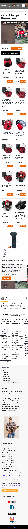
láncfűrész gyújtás (17, 347)
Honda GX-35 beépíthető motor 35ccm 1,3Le (20, 185)
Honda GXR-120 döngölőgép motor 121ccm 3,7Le (7, 133)
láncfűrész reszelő (17, 337)
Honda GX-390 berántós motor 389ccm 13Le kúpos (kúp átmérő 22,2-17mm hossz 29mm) (7, 102)
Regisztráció (24, 1)
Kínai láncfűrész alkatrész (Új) (5, 328)
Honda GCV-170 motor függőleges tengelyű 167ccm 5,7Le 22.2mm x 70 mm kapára (20, 215)
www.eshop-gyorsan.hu (14, 527)
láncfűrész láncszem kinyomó (17, 345)
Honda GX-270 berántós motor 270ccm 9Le (19, 102)
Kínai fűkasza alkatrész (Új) (4, 357)
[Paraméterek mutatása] (10, 53)
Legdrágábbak (17, 48)
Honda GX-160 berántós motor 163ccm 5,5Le (6, 185)
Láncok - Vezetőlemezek (5, 336)
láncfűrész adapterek (15, 334)
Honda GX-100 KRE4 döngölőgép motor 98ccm (20, 134)
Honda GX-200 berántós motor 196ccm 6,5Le (6, 157)
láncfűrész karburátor (15, 341)
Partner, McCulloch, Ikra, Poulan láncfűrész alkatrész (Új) (5, 346)
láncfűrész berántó (15, 357)
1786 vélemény (12, 315)
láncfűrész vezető (17, 338)
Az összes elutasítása (10, 274)
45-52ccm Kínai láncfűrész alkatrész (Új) (5, 352)
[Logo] (14, 6)
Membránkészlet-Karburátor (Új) (5, 361)
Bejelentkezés (16, 1)
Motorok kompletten (13, 10)
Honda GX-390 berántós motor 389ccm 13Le (19, 71)
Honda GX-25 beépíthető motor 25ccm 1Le (7, 215)
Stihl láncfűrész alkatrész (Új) (4, 332)
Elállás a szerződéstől (9, 490)
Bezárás (6, 278)
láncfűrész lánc (16, 331)
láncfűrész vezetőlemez (16, 350)
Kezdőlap (3, 10)
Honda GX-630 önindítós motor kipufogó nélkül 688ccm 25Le (6, 72)
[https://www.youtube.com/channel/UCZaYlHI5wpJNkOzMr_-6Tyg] (12, 501)
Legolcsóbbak (6, 48)
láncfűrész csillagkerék (15, 353)
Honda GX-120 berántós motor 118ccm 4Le (19, 157)
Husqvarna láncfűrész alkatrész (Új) (4, 340)
